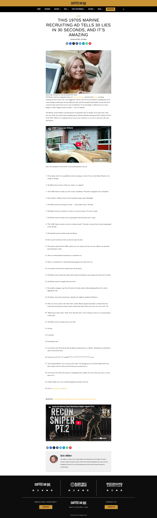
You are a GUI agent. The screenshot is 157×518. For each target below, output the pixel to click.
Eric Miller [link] (84, 39)
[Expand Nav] (59, 9)
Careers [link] (86, 507)
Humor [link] (78, 16)
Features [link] (47, 9)
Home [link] (39, 9)
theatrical (81, 97)
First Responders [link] (77, 9)
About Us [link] (71, 507)
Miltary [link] (56, 9)
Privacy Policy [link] (79, 507)
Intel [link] (65, 9)
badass (96, 97)
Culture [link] (90, 9)
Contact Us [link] (111, 507)
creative (75, 97)
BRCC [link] (99, 9)
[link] (78, 3)
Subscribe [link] (110, 9)
